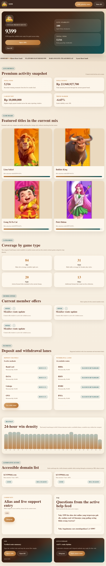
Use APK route (11, 405)
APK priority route (83, 4)
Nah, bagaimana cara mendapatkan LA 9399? (76, 528)
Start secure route (77, 553)
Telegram (9, 519)
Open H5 (9, 48)
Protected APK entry (25, 519)
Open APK (22, 42)
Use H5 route (63, 405)
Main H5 (99, 4)
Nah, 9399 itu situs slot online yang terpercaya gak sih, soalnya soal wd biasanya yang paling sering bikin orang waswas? (78, 518)
